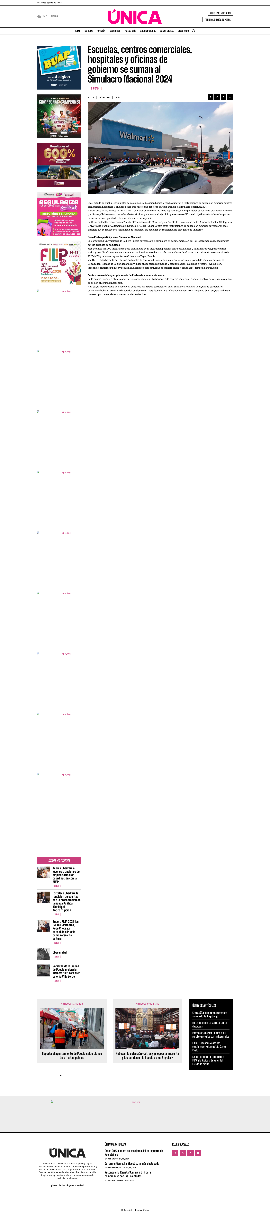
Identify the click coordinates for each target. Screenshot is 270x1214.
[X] (217, 97)
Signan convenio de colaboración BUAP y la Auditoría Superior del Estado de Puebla (208, 1060)
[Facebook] (210, 97)
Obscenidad (60, 952)
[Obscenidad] (43, 954)
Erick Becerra (111, 1159)
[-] (49, 1075)
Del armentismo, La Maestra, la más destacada (132, 1163)
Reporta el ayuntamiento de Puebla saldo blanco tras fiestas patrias (72, 1056)
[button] (193, 30)
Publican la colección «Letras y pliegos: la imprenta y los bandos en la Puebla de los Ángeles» (147, 1056)
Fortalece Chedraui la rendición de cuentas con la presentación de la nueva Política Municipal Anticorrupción (66, 901)
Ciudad (56, 886)
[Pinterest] (223, 97)
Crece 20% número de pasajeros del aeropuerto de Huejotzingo (134, 1152)
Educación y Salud (114, 1180)
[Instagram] (183, 1153)
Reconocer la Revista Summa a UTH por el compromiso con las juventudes (128, 1174)
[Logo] (135, 16)
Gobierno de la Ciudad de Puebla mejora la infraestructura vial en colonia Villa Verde (66, 971)
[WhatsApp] (230, 97)
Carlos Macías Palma (115, 1168)
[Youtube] (198, 1153)
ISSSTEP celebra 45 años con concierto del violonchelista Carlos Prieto (209, 1046)
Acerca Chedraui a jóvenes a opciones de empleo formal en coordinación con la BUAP (66, 875)
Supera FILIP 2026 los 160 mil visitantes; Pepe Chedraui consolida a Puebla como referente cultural (66, 930)
